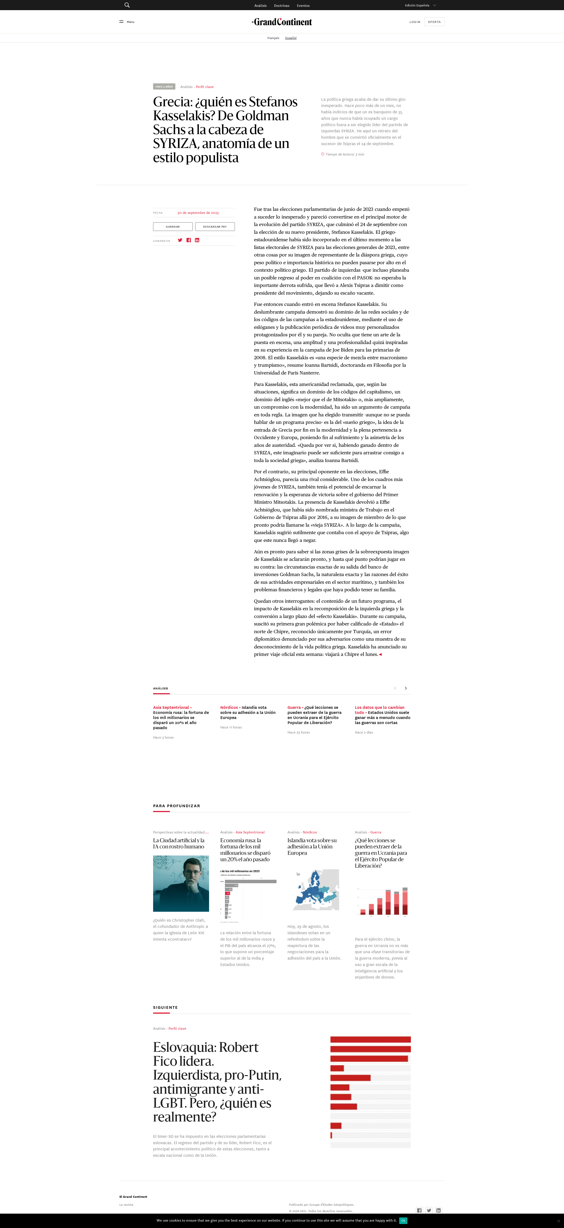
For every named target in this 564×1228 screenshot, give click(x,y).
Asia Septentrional (250, 832)
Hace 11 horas (231, 727)
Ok (403, 1220)
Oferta (434, 22)
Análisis (260, 5)
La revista (126, 1204)
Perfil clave (205, 86)
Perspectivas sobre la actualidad (178, 832)
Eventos (303, 5)
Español (291, 37)
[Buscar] (152, 5)
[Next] (405, 688)
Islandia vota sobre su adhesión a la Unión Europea (312, 847)
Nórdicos (310, 832)
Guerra (375, 832)
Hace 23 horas (299, 732)
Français (273, 37)
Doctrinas (281, 5)
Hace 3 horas (163, 737)
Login (415, 21)
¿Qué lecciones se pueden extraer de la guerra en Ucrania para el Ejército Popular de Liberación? (381, 853)
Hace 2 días (364, 732)
